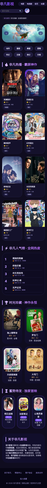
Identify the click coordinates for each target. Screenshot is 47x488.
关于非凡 (7, 473)
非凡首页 (7, 18)
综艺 (36, 4)
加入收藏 (23, 479)
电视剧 (29, 4)
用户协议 (28, 473)
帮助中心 (18, 473)
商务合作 (39, 473)
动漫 (42, 4)
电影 (22, 4)
